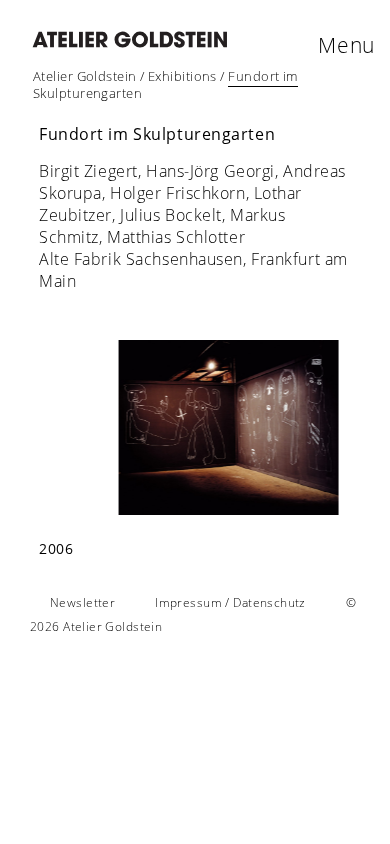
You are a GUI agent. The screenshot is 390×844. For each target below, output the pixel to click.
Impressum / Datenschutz (230, 602)
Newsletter (82, 602)
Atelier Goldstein (85, 76)
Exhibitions (182, 76)
